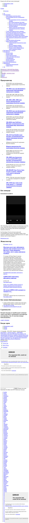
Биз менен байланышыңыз (9, 62)
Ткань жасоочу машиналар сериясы (14, 33)
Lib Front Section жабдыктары (13, 40)
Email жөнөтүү (4, 341)
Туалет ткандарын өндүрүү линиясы (15, 31)
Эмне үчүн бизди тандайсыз (13, 56)
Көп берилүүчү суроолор (9, 50)
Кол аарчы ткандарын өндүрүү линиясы (15, 32)
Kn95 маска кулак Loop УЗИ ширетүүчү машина (12, 333)
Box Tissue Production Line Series (16, 22)
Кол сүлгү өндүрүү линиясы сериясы (18, 23)
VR (4, 67)
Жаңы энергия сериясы (11, 41)
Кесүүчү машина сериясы (15, 45)
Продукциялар (6, 14)
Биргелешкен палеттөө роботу (13, 16)
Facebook (5, 347)
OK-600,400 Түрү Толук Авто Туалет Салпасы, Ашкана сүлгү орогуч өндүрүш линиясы (15, 172)
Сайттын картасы (11, 332)
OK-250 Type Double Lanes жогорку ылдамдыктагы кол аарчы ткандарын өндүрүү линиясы (15, 137)
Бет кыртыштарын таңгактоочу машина (13, 334)
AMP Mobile (20, 332)
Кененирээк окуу (5, 238)
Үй (4, 13)
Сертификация (9, 58)
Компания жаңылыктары (12, 64)
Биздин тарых (9, 53)
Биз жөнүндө (6, 51)
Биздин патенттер (10, 59)
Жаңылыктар (6, 63)
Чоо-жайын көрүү (7, 282)
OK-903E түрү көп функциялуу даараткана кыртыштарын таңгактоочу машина (15, 90)
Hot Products (3, 332)
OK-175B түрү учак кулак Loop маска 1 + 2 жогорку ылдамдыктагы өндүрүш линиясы (14, 185)
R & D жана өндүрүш (11, 55)
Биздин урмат (9, 54)
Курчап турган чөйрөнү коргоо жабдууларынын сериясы (16, 48)
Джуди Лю (5, 343)
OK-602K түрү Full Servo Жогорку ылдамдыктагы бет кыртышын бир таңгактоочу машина (15, 124)
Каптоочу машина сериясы (15, 46)
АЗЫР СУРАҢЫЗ (5, 320)
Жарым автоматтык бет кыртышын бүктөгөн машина (17, 25)
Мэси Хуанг (6, 345)
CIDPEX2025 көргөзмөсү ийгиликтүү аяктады (11, 277)
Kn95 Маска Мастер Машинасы (12, 338)
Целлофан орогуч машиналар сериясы (15, 35)
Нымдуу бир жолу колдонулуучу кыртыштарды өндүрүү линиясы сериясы (17, 29)
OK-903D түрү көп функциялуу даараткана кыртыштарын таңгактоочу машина (16, 112)
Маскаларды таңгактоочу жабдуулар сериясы (17, 36)
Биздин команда (10, 60)
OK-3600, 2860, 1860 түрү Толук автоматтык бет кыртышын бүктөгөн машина (15, 101)
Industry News (9, 65)
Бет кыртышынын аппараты (21, 336)
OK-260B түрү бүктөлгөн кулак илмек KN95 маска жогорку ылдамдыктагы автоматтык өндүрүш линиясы (15, 159)
